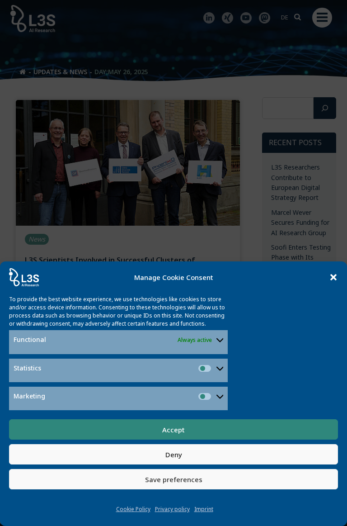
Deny (173, 454)
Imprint (203, 509)
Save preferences (173, 479)
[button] (333, 277)
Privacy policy (172, 509)
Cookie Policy (133, 509)
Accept (173, 429)
